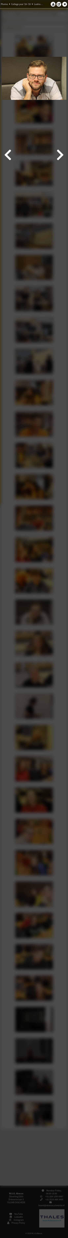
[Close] (64, 4)
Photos (4, 4)
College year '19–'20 (21, 4)
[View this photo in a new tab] (58, 4)
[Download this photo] (53, 4)
